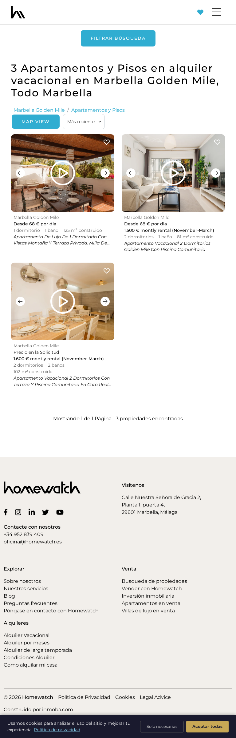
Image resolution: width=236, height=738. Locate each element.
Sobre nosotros (22, 581)
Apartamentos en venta (151, 603)
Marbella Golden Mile (39, 110)
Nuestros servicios (26, 588)
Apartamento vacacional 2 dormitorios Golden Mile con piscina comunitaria (167, 246)
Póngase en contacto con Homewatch (51, 611)
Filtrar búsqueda (118, 38)
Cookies (125, 697)
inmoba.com (57, 709)
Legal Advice (155, 697)
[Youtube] (61, 512)
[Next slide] (105, 173)
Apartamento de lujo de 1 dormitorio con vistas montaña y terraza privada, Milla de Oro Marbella (60, 243)
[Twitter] (46, 512)
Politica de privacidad (57, 729)
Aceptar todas (207, 726)
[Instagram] (19, 512)
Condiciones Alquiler (29, 657)
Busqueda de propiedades (154, 581)
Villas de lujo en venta (148, 611)
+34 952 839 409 (24, 534)
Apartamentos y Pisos (98, 110)
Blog (9, 596)
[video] (62, 173)
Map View (36, 121)
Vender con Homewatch (152, 588)
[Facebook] (7, 512)
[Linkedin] (33, 512)
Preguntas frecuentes (30, 603)
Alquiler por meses (26, 643)
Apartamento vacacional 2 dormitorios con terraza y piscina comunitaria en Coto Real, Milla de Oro (62, 384)
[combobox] (84, 121)
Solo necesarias (162, 726)
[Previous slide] (20, 173)
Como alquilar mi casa (30, 665)
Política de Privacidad (84, 697)
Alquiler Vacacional (26, 635)
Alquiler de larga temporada (38, 650)
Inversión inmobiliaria (148, 596)
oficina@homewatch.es (33, 542)
